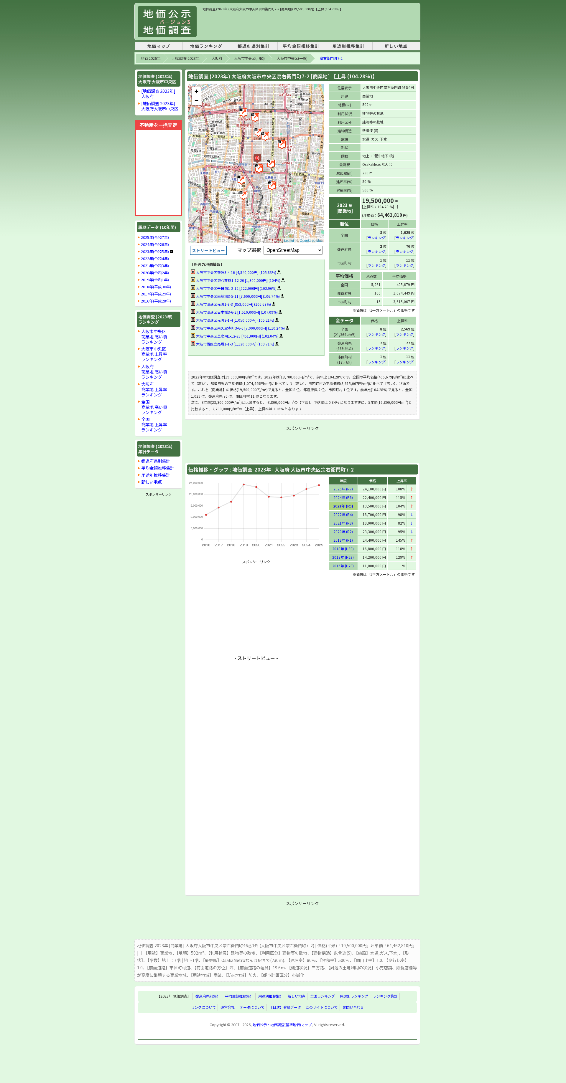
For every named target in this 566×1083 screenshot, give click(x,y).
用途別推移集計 (349, 46)
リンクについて (203, 1007)
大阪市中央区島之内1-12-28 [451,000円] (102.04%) (237, 335)
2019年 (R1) (343, 540)
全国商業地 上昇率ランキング (154, 424)
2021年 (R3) (343, 522)
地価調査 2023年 (185, 58)
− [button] (196, 100)
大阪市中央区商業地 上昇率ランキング (154, 353)
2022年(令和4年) (155, 258)
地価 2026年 (150, 58)
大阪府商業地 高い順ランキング (154, 371)
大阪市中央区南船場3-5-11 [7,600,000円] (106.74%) (237, 296)
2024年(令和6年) (155, 244)
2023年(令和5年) (155, 251)
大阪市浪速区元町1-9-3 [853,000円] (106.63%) (233, 304)
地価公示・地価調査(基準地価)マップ (282, 1024)
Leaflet (289, 240)
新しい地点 (396, 46)
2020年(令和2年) (155, 272)
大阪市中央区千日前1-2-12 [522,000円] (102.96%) (236, 288)
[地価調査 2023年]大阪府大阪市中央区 (159, 106)
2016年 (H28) (343, 565)
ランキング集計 (385, 996)
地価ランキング (206, 46)
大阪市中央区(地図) (249, 58)
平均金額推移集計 (301, 46)
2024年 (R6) (343, 497)
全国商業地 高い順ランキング (154, 407)
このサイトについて (322, 1007)
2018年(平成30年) (156, 287)
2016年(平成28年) (156, 301)
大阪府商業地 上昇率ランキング (154, 389)
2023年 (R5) (343, 505)
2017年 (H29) (343, 557)
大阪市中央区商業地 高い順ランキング (154, 336)
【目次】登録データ (285, 1007)
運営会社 (228, 1007)
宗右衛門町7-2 (331, 58)
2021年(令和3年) (155, 265)
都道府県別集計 (254, 46)
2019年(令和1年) (155, 279)
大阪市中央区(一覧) (292, 58)
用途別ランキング (354, 996)
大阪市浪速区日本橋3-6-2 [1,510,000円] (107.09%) (236, 312)
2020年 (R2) (343, 531)
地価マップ (158, 46)
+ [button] (196, 91)
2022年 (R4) (343, 514)
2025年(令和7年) (155, 237)
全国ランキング (322, 996)
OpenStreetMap (311, 240)
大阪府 (216, 58)
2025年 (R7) (343, 488)
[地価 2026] (167, 21)
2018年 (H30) (343, 548)
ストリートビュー (208, 250)
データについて (252, 1007)
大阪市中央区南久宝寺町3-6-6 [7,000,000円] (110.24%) (240, 327)
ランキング (376, 237)
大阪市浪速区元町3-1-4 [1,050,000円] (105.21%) (234, 320)
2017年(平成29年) (156, 294)
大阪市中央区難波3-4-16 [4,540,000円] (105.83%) (235, 272)
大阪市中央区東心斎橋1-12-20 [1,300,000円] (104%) (237, 280)
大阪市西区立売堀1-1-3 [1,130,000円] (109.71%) (234, 343)
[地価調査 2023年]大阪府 (158, 93)
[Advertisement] (310, 24)
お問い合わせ (353, 1007)
